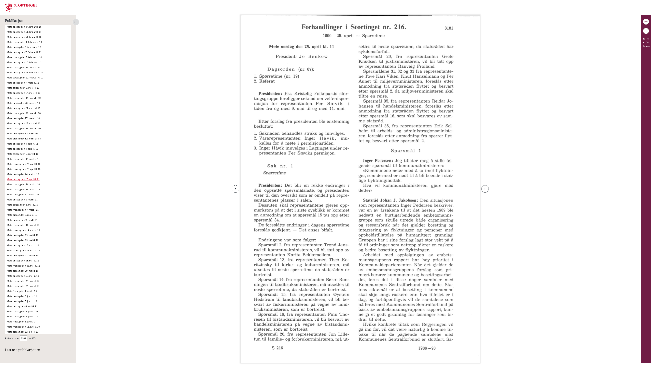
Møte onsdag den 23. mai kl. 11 (23, 260)
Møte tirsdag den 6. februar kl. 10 (24, 47)
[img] (21, 7)
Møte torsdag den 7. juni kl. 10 (22, 311)
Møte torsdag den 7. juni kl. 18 (22, 316)
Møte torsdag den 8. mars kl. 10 (23, 87)
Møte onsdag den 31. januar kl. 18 (24, 36)
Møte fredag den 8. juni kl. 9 (21, 321)
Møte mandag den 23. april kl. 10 (24, 164)
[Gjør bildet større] (646, 22)
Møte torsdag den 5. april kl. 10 (22, 153)
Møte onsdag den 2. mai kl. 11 (22, 199)
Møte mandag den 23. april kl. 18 (24, 169)
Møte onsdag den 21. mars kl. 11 (23, 108)
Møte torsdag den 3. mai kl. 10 (22, 204)
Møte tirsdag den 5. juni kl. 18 (22, 301)
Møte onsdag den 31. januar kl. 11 (24, 31)
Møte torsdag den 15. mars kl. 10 (24, 97)
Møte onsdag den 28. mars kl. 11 (23, 123)
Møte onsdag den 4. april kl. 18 (22, 148)
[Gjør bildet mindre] (646, 31)
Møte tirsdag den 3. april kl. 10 (22, 133)
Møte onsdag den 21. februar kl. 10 (25, 72)
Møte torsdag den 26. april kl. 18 (23, 189)
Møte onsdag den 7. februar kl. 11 (24, 52)
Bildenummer (12, 338)
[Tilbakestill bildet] (646, 40)
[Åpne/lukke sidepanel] (76, 22)
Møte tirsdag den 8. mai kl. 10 (22, 214)
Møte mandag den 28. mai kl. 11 (23, 265)
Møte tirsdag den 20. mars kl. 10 (23, 103)
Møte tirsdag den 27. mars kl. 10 (23, 118)
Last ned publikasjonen (22, 350)
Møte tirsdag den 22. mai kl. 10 (22, 255)
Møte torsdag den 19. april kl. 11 (23, 158)
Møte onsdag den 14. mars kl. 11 (23, 92)
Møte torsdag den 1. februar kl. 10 (24, 42)
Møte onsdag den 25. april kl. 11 (23, 179)
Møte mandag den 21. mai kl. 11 (23, 250)
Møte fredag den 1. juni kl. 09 (22, 291)
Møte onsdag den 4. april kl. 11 (22, 143)
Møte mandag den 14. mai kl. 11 (23, 230)
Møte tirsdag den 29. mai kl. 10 (22, 270)
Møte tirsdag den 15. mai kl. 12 (22, 235)
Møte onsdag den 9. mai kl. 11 (22, 219)
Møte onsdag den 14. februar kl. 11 (25, 62)
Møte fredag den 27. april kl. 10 (23, 194)
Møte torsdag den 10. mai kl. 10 (23, 225)
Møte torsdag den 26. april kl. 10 (23, 184)
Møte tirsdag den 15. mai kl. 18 (22, 240)
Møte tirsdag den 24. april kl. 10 (23, 174)
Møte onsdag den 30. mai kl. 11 (23, 275)
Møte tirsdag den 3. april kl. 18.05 (24, 138)
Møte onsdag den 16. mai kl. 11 (23, 245)
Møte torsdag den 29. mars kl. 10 (24, 128)
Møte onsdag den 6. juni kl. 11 (22, 306)
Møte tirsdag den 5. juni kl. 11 (22, 296)
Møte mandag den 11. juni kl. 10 (23, 326)
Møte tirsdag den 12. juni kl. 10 (22, 331)
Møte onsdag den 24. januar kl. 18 (24, 26)
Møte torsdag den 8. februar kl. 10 (24, 57)
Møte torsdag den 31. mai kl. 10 (23, 280)
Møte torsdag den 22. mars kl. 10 (24, 113)
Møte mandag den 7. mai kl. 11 (23, 209)
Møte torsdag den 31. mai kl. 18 (23, 286)
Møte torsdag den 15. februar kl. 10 (25, 67)
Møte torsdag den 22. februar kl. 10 (25, 77)
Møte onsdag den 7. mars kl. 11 (23, 82)
